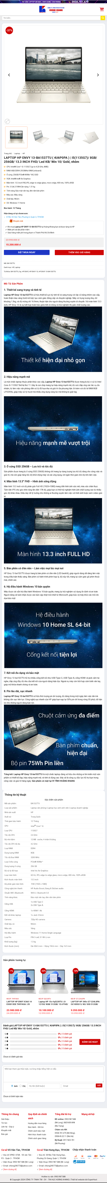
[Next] (97, 75)
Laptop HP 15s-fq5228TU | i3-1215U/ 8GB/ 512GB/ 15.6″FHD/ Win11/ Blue (53, 1004)
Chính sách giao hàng (37, 1138)
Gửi (99, 1085)
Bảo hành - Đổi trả (35, 1127)
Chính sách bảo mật (36, 1131)
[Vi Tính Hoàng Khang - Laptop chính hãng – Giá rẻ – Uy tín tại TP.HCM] (53, 9)
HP (24, 153)
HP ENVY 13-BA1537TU (47, 271)
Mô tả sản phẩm (13, 283)
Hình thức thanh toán (37, 1135)
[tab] (13, 284)
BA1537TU (15, 271)
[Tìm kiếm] (103, 18)
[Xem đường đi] (9, 1169)
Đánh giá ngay (90, 1042)
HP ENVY (25, 271)
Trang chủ (8, 153)
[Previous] (9, 75)
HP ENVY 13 (33, 271)
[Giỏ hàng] (101, 9)
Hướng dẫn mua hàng (37, 1123)
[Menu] (3, 9)
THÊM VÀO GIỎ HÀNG (79, 252)
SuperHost (92, 1180)
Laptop (17, 153)
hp (20, 271)
